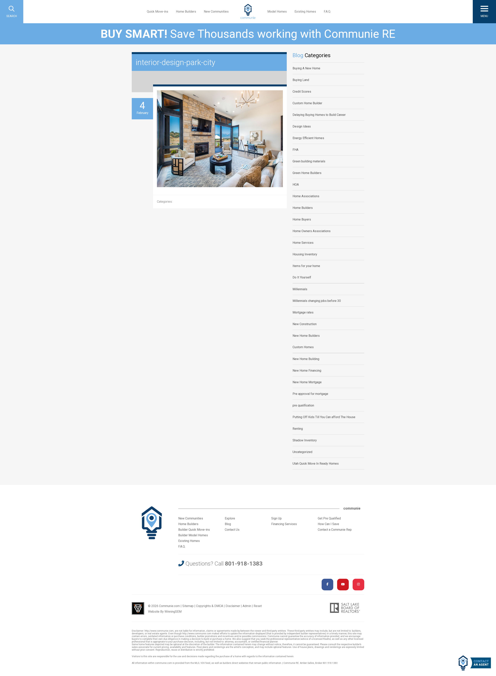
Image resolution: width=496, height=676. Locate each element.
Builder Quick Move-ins (194, 529)
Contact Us (232, 529)
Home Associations (306, 196)
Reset (258, 606)
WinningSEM (173, 611)
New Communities (216, 11)
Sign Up (276, 518)
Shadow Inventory (305, 440)
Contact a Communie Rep (335, 529)
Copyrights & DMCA (209, 606)
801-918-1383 (244, 563)
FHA (295, 150)
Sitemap (188, 606)
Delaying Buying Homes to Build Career (319, 115)
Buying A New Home (306, 68)
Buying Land (301, 80)
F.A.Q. (327, 11)
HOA (296, 184)
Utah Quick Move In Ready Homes (316, 463)
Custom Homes (303, 347)
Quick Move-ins (157, 11)
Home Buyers (302, 219)
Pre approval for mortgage (310, 394)
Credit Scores (302, 91)
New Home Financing (307, 370)
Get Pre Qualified (329, 518)
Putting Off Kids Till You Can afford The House (324, 417)
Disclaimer (233, 606)
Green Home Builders (307, 173)
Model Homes (277, 11)
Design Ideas (302, 126)
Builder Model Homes (193, 535)
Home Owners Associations (312, 231)
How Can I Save (328, 524)
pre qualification (303, 405)
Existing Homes (305, 11)
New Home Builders (306, 336)
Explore (230, 518)
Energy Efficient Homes (308, 138)
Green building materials (309, 161)
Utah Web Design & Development (138, 608)
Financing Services (284, 524)
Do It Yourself (302, 277)
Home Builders (186, 11)
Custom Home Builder (307, 103)
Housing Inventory (305, 254)
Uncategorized (302, 452)
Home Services (303, 243)
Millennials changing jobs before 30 (317, 301)
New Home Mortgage (307, 382)
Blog (228, 524)
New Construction (305, 324)
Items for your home (306, 266)
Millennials (300, 289)
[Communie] (248, 11)
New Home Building (306, 359)
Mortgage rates (303, 312)
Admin (247, 606)
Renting (298, 429)
